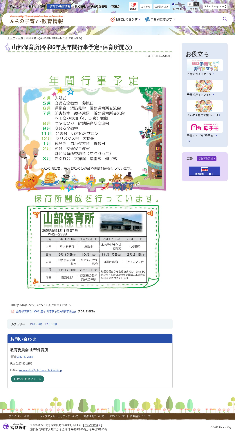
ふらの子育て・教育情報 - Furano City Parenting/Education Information (36, 19)
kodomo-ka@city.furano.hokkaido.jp (40, 370)
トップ (11, 38)
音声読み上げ (161, 6)
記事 (20, 38)
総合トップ (17, 6)
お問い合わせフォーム (27, 378)
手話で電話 (91, 425)
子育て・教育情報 (60, 6)
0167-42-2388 (25, 356)
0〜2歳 (37, 324)
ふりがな (145, 6)
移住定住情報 (97, 7)
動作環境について (94, 416)
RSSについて (117, 416)
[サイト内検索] (225, 18)
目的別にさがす (127, 19)
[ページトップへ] (227, 429)
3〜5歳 (53, 324)
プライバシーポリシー (21, 416)
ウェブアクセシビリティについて (59, 416)
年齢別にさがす (161, 19)
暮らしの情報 (36, 6)
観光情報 (79, 7)
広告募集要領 (206, 158)
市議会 (115, 6)
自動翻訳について (140, 416)
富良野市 (15, 426)
